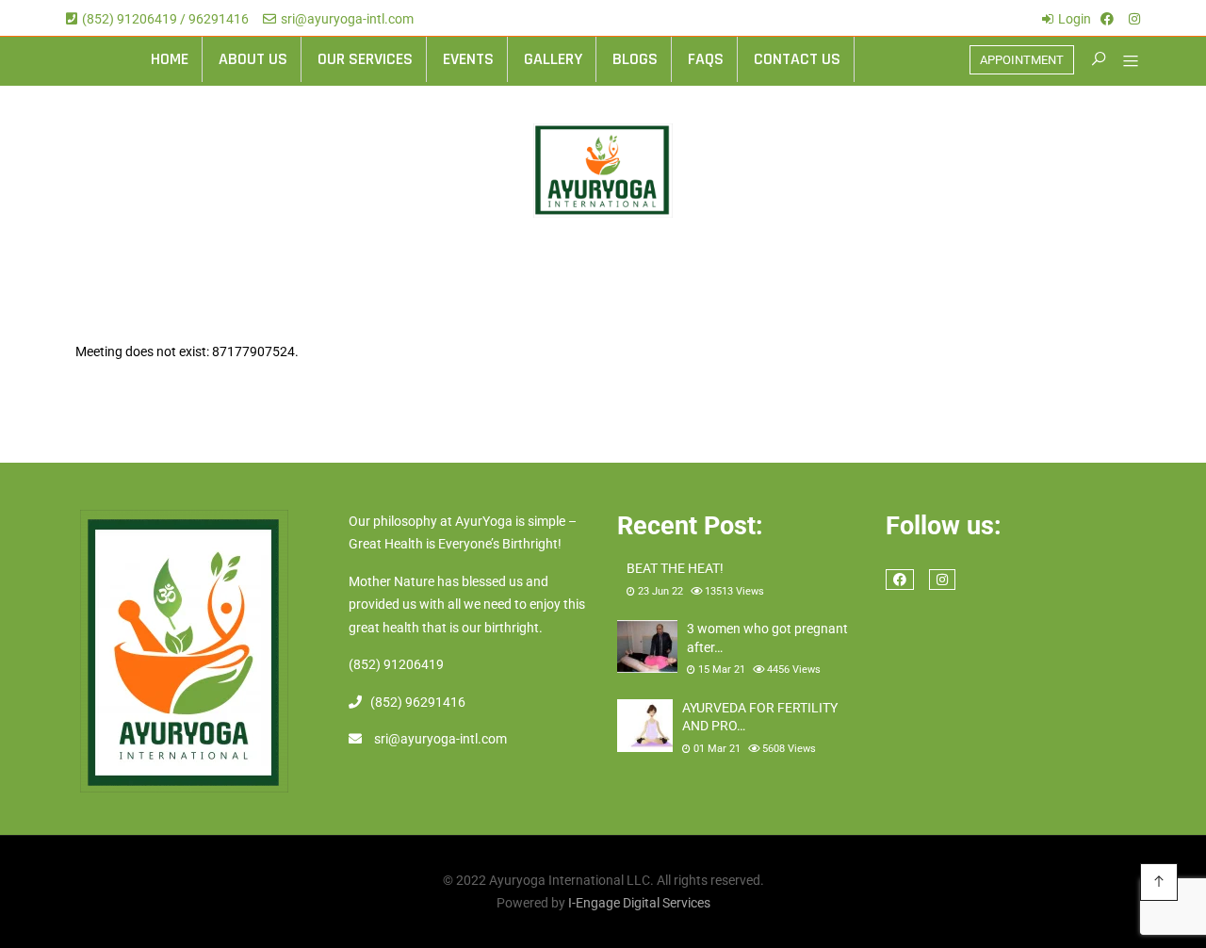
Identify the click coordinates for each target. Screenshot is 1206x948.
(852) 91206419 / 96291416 (165, 18)
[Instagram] (1134, 18)
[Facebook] (1107, 18)
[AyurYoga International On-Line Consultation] (603, 170)
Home (169, 59)
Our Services (365, 59)
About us (253, 59)
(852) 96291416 (417, 702)
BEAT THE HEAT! (675, 568)
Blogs (635, 59)
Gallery (553, 59)
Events (468, 59)
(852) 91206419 (396, 664)
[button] (1123, 63)
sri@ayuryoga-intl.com (347, 18)
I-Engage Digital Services (639, 902)
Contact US (797, 59)
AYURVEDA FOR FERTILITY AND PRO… (760, 717)
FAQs (706, 59)
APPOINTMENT (1022, 60)
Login (1074, 18)
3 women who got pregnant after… (767, 638)
